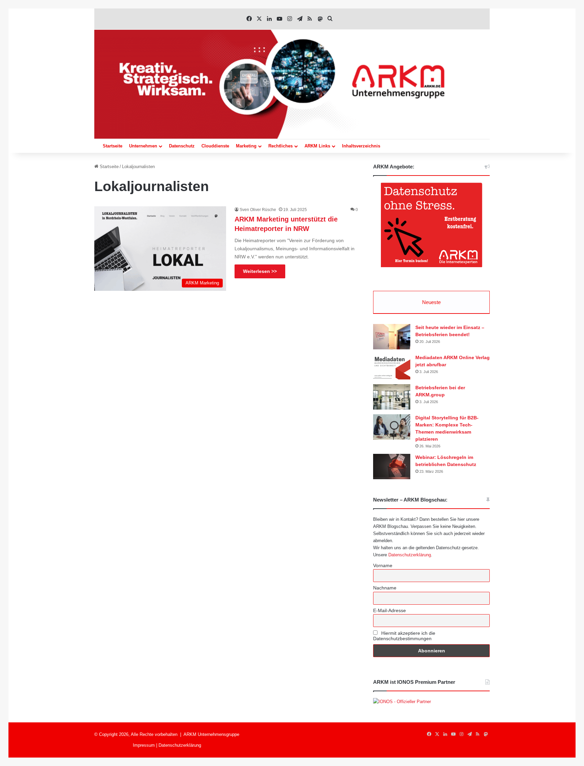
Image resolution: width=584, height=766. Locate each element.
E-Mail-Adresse (389, 610)
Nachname (384, 587)
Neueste (431, 302)
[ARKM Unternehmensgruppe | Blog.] (292, 84)
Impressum (144, 745)
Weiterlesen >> (260, 271)
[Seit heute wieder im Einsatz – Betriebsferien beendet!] (391, 336)
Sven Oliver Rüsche (258, 209)
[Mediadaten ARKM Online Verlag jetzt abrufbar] (391, 366)
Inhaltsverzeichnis (361, 145)
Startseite (112, 145)
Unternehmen (143, 145)
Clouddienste (215, 145)
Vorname (382, 565)
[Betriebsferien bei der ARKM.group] (391, 397)
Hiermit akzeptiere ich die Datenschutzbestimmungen (404, 635)
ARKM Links (317, 145)
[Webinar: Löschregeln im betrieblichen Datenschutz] (391, 466)
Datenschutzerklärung (409, 554)
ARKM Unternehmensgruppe (211, 734)
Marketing (246, 145)
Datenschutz (182, 145)
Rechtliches (280, 145)
